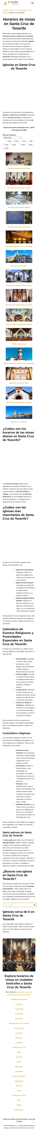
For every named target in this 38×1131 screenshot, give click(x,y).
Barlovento (19, 1066)
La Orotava (19, 1014)
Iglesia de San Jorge (19, 344)
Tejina (19, 1090)
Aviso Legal (31, 1119)
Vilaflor (19, 1105)
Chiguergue (19, 1081)
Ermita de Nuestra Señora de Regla (19, 402)
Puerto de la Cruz (19, 1047)
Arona (19, 1062)
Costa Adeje (19, 1009)
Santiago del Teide (19, 1095)
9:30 (31, 141)
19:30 (30, 145)
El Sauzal (19, 1038)
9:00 (9, 141)
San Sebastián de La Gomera (19, 1023)
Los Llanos (19, 1033)
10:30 (6, 145)
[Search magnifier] (34, 905)
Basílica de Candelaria (19, 422)
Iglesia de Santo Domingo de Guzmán (19, 324)
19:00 (23, 145)
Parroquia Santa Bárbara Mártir (19, 207)
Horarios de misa (8, 10)
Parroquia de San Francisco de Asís (19, 285)
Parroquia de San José (19, 266)
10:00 (16, 141)
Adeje (19, 1052)
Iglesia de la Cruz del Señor (19, 383)
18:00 (14, 145)
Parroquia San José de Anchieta (19, 227)
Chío (19, 1100)
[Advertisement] (19, 91)
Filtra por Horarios (9, 135)
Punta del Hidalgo (19, 1076)
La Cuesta (19, 1042)
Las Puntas (19, 1018)
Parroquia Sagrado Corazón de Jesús (19, 246)
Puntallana (19, 1071)
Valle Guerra (19, 1110)
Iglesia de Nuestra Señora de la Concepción (19, 363)
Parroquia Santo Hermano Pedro (19, 168)
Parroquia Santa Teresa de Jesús (19, 188)
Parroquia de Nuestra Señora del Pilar (19, 305)
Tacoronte (19, 1057)
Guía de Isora (19, 1028)
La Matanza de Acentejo (19, 999)
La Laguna (19, 1004)
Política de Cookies (21, 1119)
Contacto (19, 1121)
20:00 (6, 148)
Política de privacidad (9, 1119)
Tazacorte (19, 1086)
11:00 (24, 141)
